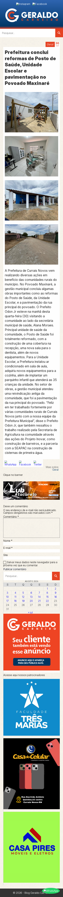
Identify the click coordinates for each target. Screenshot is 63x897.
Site (5, 555)
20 (31, 600)
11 (15, 596)
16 (55, 596)
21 (39, 600)
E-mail (8, 547)
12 (23, 596)
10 (7, 596)
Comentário (11, 516)
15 (47, 596)
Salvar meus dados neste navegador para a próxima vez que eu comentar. (30, 564)
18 (15, 600)
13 (31, 596)
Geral (50, 44)
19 (23, 600)
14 (39, 596)
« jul (30, 612)
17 (7, 600)
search (59, 33)
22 (47, 600)
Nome (7, 540)
